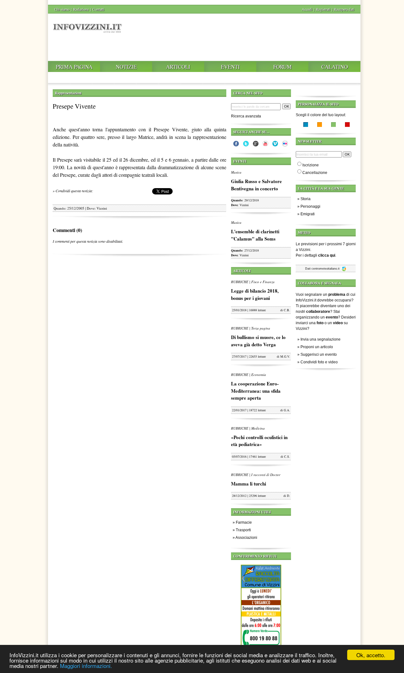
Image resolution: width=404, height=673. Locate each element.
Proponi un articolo (316, 347)
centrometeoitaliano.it (326, 268)
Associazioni (246, 537)
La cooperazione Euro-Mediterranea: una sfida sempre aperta (256, 390)
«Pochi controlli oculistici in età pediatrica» (259, 441)
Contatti (98, 9)
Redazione (81, 9)
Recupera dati (344, 9)
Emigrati (307, 214)
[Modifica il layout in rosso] (347, 125)
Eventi (230, 66)
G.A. (287, 410)
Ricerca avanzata (246, 116)
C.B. (287, 310)
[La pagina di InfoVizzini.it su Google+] (255, 145)
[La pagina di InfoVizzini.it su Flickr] (285, 145)
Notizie (126, 66)
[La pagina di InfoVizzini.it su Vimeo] (275, 145)
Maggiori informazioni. (86, 666)
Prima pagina (74, 66)
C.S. (287, 456)
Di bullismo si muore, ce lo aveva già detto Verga (258, 341)
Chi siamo (61, 9)
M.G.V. (285, 356)
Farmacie (244, 522)
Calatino (334, 66)
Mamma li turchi (248, 483)
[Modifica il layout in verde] (333, 125)
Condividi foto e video (319, 362)
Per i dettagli (315, 255)
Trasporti (243, 530)
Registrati (323, 9)
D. (288, 495)
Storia (305, 199)
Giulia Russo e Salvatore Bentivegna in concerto (256, 185)
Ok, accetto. (370, 655)
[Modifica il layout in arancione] (319, 125)
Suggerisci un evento (318, 354)
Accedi (307, 9)
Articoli (178, 66)
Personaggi (310, 206)
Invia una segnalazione (320, 339)
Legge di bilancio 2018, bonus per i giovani (255, 294)
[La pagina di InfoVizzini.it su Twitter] (246, 145)
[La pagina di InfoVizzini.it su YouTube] (265, 145)
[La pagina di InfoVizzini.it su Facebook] (236, 145)
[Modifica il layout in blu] (305, 125)
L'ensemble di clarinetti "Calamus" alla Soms (255, 235)
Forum (282, 66)
